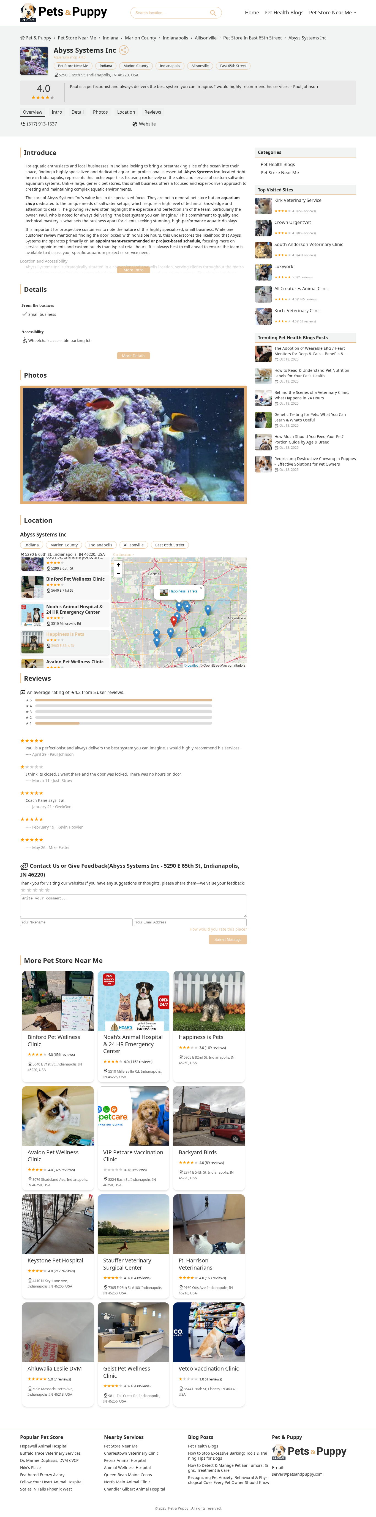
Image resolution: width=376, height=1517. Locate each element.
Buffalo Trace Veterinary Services (50, 1453)
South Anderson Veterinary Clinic (308, 249)
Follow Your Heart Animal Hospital (51, 1481)
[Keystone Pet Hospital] (58, 1224)
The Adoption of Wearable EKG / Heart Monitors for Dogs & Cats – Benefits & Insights (309, 354)
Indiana (110, 38)
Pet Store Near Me (330, 12)
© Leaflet (191, 665)
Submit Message (227, 940)
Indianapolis (175, 38)
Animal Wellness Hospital (127, 1467)
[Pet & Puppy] (63, 12)
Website (147, 124)
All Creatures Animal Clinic (301, 293)
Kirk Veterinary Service (297, 205)
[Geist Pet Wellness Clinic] (134, 1332)
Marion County (140, 38)
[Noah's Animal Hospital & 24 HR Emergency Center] (134, 1001)
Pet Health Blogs (284, 12)
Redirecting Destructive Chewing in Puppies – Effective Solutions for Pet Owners (315, 464)
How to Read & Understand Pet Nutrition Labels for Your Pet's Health (311, 376)
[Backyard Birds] (209, 1116)
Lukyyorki (293, 271)
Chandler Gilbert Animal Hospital (134, 1489)
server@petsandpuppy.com (297, 1474)
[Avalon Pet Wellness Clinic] (58, 1116)
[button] (173, 621)
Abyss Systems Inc (307, 38)
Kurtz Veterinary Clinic (297, 315)
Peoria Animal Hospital (125, 1460)
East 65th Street (233, 65)
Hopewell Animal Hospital (43, 1446)
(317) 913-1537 (42, 124)
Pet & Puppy (38, 38)
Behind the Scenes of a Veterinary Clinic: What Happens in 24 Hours (311, 398)
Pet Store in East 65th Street (252, 38)
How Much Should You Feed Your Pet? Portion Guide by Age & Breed (309, 442)
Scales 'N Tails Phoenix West (46, 1489)
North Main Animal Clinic (127, 1481)
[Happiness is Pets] (209, 1001)
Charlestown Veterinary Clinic (131, 1453)
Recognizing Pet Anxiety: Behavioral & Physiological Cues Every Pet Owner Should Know (228, 1480)
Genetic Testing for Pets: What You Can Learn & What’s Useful (310, 420)
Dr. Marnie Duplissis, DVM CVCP (49, 1460)
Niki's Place (30, 1467)
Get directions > (123, 555)
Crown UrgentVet (295, 227)
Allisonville (206, 38)
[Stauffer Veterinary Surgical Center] (134, 1224)
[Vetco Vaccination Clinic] (209, 1332)
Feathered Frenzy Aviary (42, 1474)
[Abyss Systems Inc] (37, 63)
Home (252, 12)
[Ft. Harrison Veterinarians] (209, 1224)
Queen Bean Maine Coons (128, 1474)
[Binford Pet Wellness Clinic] (58, 1001)
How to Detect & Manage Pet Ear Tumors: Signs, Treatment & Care (228, 1468)
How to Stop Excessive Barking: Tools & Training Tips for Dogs (227, 1456)
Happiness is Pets (183, 591)
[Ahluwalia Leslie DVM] (58, 1332)
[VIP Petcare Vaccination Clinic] (134, 1116)
